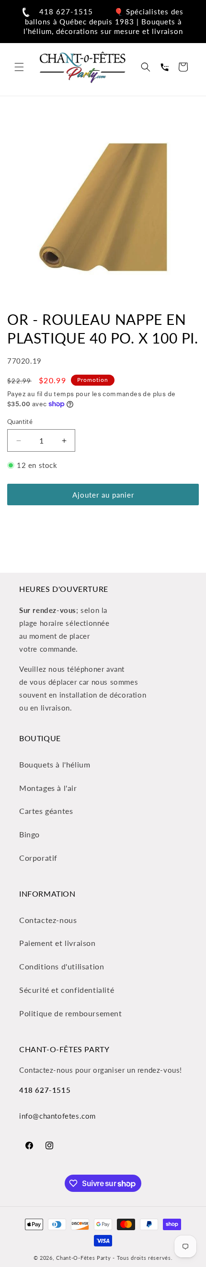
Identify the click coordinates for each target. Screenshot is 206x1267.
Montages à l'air (48, 787)
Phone (164, 67)
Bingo (29, 834)
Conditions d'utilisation (61, 966)
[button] (19, 67)
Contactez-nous (48, 919)
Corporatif (38, 857)
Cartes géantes (46, 810)
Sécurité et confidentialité (66, 989)
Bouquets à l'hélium (54, 764)
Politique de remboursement (70, 1013)
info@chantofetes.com (57, 1115)
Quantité (20, 421)
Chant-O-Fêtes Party (83, 1258)
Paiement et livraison (57, 942)
